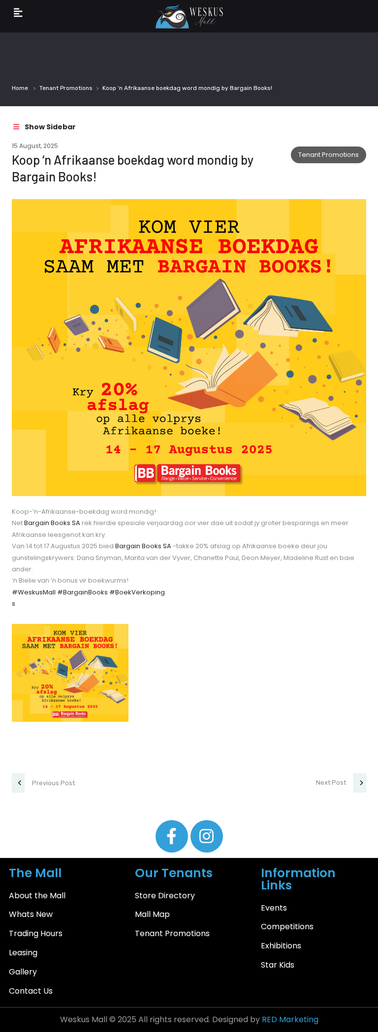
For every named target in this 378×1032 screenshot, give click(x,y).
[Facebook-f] (172, 836)
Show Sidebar (49, 127)
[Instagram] (206, 836)
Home (20, 88)
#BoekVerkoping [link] (137, 592)
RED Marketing (290, 1019)
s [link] (13, 603)
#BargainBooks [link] (82, 592)
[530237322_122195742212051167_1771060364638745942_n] (70, 672)
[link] (52, 523)
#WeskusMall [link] (34, 592)
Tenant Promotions (66, 88)
